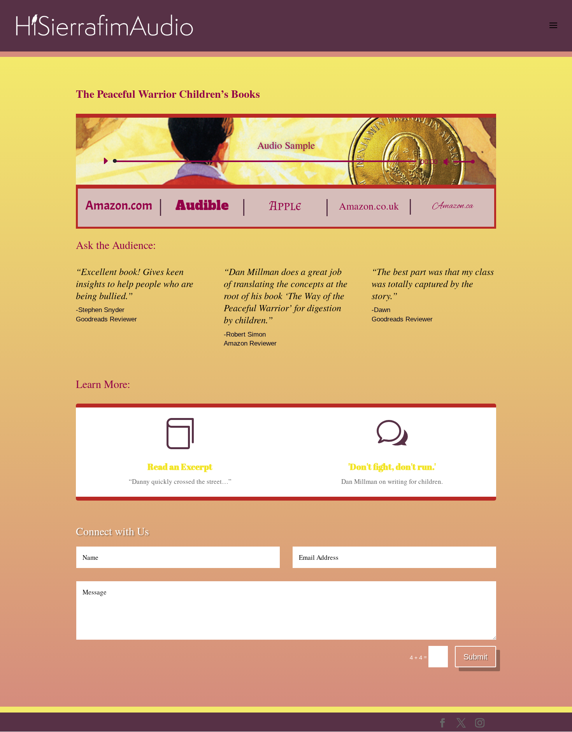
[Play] (105, 161)
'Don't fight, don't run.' (392, 466)
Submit (475, 657)
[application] (286, 161)
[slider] (462, 161)
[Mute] (446, 161)
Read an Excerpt (179, 466)
